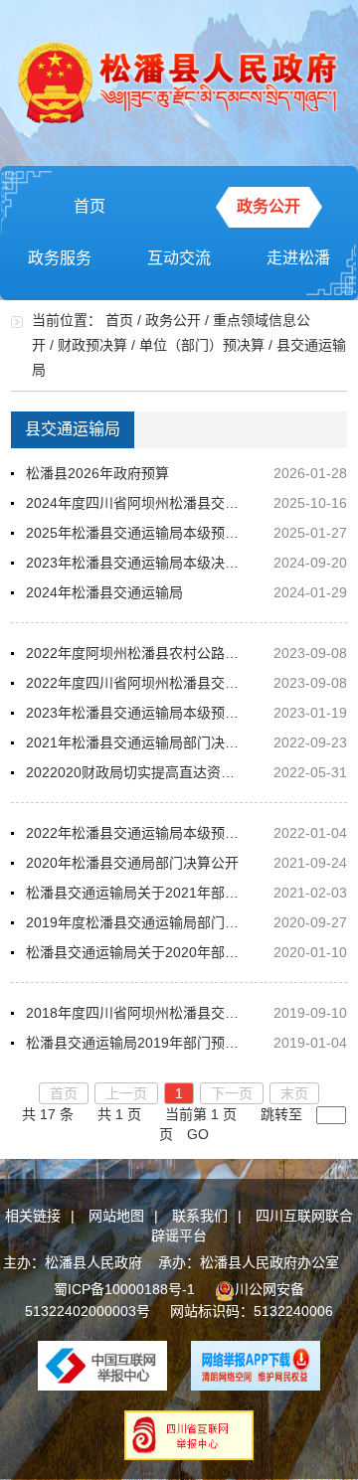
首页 (89, 206)
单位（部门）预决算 (202, 345)
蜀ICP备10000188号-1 (124, 1289)
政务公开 (268, 206)
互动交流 (179, 257)
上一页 (126, 1093)
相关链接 (33, 1216)
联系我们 (200, 1216)
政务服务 (59, 257)
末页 (294, 1093)
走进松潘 (298, 257)
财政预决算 (92, 345)
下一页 (232, 1093)
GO (198, 1134)
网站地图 (116, 1216)
